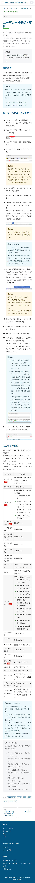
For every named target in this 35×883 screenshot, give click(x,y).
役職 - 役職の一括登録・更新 (17, 105)
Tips (4, 834)
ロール (5, 801)
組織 (24, 797)
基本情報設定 (11, 797)
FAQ (4, 837)
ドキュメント (7, 831)
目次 (5, 16)
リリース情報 (7, 850)
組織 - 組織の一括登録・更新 (17, 102)
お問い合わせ (7, 869)
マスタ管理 (13, 801)
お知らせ (6, 847)
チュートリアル (8, 828)
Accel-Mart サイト (9, 860)
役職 (29, 797)
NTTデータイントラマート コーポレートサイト (17, 864)
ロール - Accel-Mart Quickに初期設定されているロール (19, 260)
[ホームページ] (4, 8)
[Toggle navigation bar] (2, 2)
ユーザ (19, 797)
